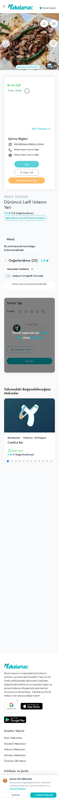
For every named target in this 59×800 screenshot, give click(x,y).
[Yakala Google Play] (15, 720)
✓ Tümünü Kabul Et (43, 795)
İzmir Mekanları (13, 738)
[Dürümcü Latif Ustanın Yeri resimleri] (29, 41)
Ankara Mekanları (14, 749)
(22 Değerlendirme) (22, 213)
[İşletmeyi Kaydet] (44, 23)
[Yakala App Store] (32, 706)
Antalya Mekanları (15, 755)
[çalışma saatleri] (27, 91)
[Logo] (16, 666)
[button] (53, 43)
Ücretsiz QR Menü (15, 761)
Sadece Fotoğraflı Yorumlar (27, 275)
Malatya (8, 196)
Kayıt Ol (36, 337)
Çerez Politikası (18, 788)
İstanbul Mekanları (15, 744)
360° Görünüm (39, 128)
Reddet (16, 795)
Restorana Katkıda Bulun (29, 67)
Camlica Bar (15, 442)
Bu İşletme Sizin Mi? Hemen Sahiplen (26, 217)
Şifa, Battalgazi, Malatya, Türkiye (29, 144)
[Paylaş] (54, 23)
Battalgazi (21, 196)
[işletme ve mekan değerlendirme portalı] (4, 6)
